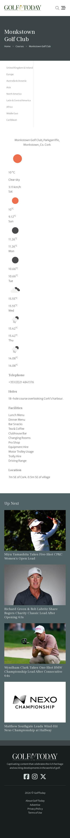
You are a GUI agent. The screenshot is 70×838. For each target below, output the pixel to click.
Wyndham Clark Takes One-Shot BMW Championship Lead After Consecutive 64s (33, 671)
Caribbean (11, 120)
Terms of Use (35, 812)
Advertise (35, 804)
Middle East (12, 113)
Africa (9, 107)
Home (7, 46)
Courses (20, 46)
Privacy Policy (35, 808)
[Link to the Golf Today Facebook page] (26, 777)
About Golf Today (35, 800)
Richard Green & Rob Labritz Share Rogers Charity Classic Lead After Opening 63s (31, 613)
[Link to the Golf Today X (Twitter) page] (43, 777)
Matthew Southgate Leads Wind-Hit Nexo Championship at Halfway (31, 728)
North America (14, 93)
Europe (10, 74)
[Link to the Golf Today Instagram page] (35, 777)
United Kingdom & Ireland (19, 67)
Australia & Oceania (16, 80)
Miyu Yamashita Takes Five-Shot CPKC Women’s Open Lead (33, 556)
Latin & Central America (18, 100)
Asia (8, 87)
